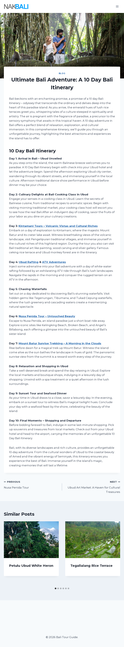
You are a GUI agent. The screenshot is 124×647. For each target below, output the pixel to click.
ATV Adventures (54, 262)
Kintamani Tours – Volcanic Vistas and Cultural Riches (58, 226)
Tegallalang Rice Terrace (91, 566)
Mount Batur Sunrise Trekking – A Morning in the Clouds (60, 343)
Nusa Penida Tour (16, 485)
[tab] (55, 588)
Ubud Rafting (28, 262)
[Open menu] (117, 6)
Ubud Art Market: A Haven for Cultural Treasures (94, 487)
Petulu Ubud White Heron (31, 566)
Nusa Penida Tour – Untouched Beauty (47, 316)
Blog (62, 73)
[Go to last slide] (10, 553)
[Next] (114, 553)
